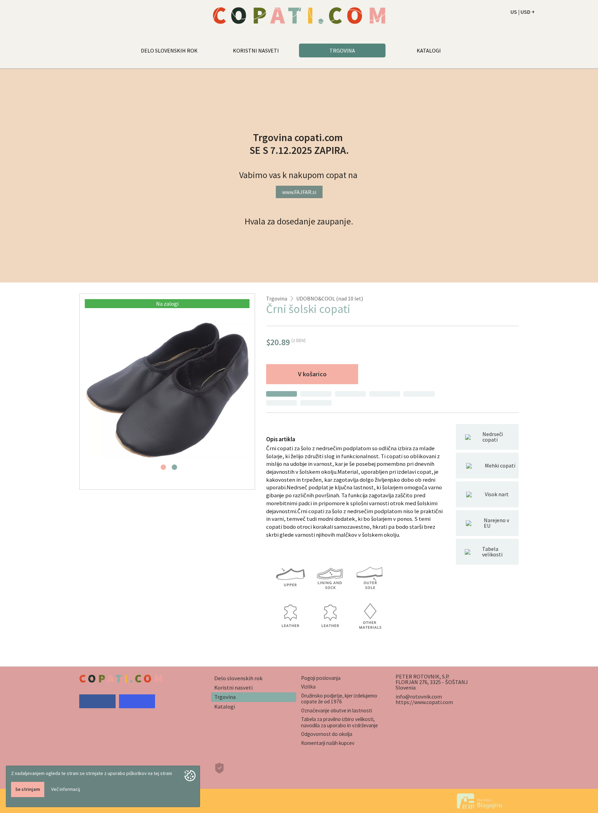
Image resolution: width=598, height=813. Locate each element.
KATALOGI (429, 50)
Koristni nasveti (233, 687)
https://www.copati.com (424, 702)
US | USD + (522, 11)
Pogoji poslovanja (321, 678)
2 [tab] (174, 469)
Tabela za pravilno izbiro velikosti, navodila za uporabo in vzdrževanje (339, 722)
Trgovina (276, 298)
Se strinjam (27, 789)
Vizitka (308, 686)
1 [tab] (163, 469)
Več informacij (65, 789)
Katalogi (224, 706)
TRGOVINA (342, 50)
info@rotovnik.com (419, 696)
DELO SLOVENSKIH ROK (169, 50)
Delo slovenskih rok (238, 678)
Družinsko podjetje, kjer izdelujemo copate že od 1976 (339, 698)
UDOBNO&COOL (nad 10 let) (329, 298)
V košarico (312, 374)
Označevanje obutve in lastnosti (336, 710)
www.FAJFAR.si (299, 191)
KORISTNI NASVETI (256, 50)
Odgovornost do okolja (326, 734)
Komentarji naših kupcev (327, 743)
